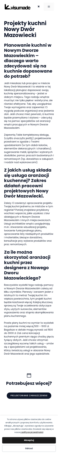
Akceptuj (29, 440)
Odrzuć (29, 448)
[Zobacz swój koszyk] (38, 7)
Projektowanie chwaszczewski (29, 395)
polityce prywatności (32, 432)
